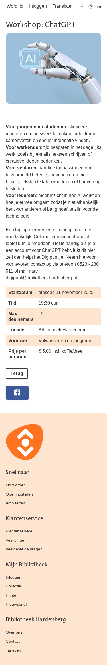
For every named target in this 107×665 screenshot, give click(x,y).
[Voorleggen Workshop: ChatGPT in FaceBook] (17, 393)
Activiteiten (15, 503)
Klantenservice (19, 531)
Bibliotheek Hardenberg (63, 329)
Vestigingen (16, 540)
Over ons (14, 632)
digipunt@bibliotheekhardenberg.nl (41, 277)
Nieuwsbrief (16, 604)
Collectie (13, 586)
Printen (12, 595)
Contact (13, 641)
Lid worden (16, 485)
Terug (17, 373)
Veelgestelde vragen (24, 549)
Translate (62, 6)
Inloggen (38, 6)
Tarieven (13, 650)
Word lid (15, 6)
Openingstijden (19, 494)
